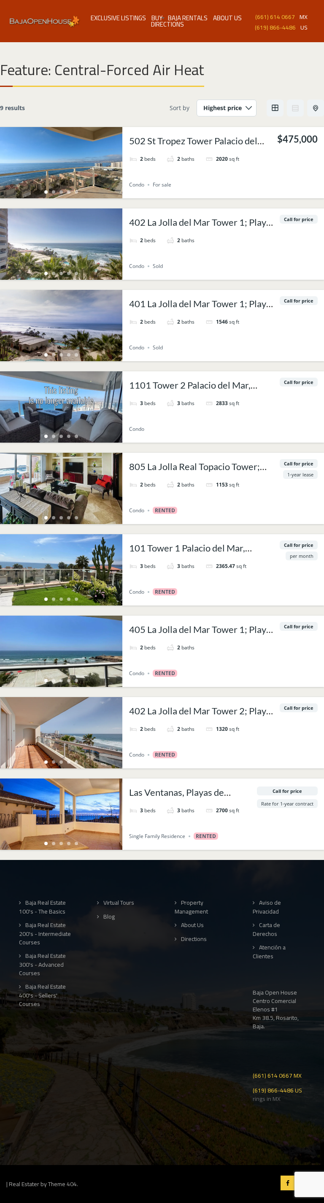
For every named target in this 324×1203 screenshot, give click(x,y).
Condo (136, 184)
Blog (109, 916)
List (295, 108)
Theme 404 (62, 1184)
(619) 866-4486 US (277, 1090)
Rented (165, 510)
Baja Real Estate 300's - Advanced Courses (42, 964)
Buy (156, 18)
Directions (167, 24)
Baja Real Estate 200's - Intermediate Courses (45, 933)
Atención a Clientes (269, 951)
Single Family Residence (157, 836)
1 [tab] (46, 192)
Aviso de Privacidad (267, 907)
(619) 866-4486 (275, 27)
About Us (227, 18)
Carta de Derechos (266, 929)
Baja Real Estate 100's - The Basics (42, 907)
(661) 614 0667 (275, 16)
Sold (158, 266)
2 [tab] (53, 192)
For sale (162, 184)
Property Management (191, 907)
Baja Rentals (188, 18)
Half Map (315, 108)
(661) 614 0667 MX (277, 1075)
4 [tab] (68, 192)
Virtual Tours (118, 902)
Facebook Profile (288, 1183)
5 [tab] (76, 192)
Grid (275, 108)
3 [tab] (61, 192)
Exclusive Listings (118, 18)
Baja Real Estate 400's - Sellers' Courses (42, 995)
